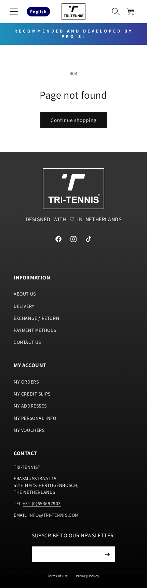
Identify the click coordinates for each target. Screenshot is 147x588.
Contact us (27, 342)
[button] (13, 11)
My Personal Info (35, 418)
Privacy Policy (87, 576)
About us (25, 294)
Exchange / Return (36, 318)
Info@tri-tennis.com (53, 515)
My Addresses (30, 406)
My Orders (26, 382)
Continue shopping (74, 120)
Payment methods (35, 330)
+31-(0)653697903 (42, 503)
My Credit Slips (32, 394)
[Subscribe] (107, 554)
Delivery (24, 306)
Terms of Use (58, 576)
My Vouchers (29, 430)
